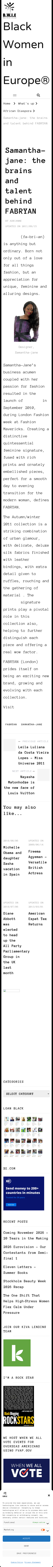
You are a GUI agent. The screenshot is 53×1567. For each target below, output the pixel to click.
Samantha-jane (31, 724)
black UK (35, 138)
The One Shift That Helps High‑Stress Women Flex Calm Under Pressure (26, 1304)
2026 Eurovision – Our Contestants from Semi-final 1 (25, 1252)
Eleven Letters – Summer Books (19, 1270)
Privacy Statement (33, 1562)
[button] (49, 1495)
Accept (26, 1538)
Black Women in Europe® (26, 54)
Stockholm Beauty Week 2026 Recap (24, 1284)
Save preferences (26, 1553)
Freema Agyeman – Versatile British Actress (38, 862)
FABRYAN (11, 237)
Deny (26, 1546)
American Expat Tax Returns (38, 919)
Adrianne (16, 221)
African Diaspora (18, 133)
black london (15, 138)
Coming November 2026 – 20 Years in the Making (25, 1235)
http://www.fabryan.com (27, 714)
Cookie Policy (17, 1562)
